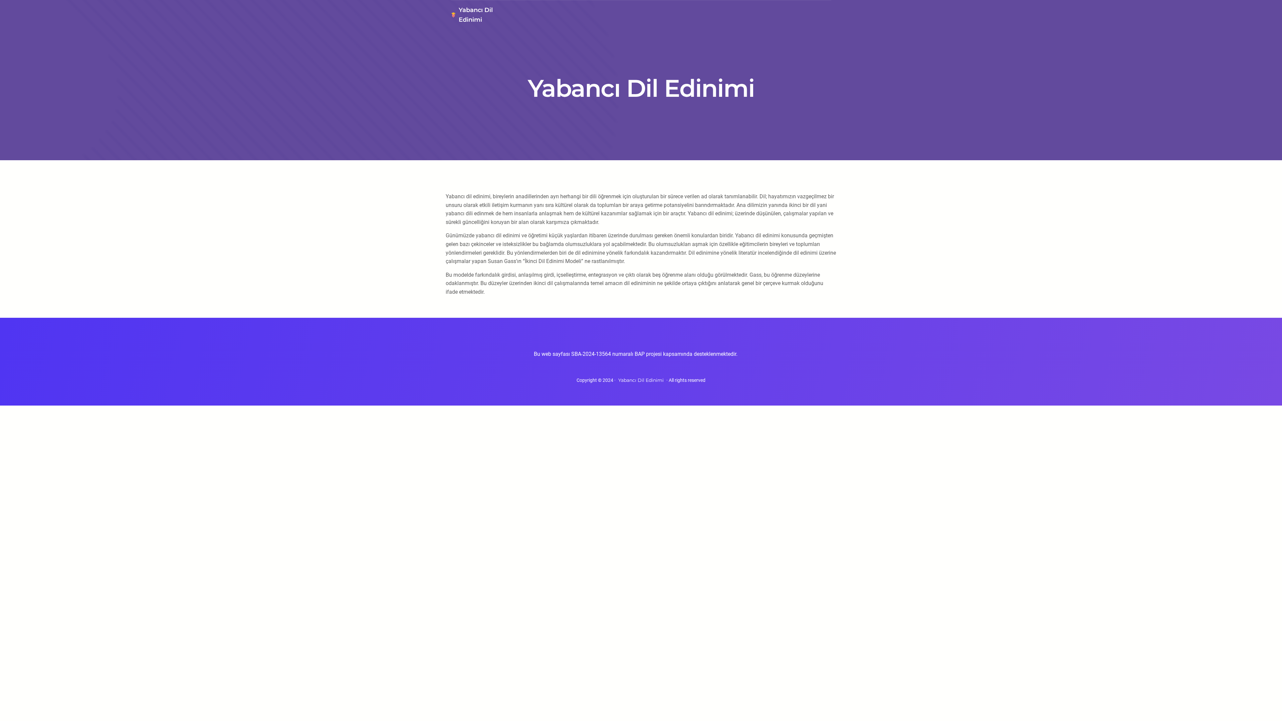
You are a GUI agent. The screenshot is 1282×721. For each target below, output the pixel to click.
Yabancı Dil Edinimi (641, 380)
